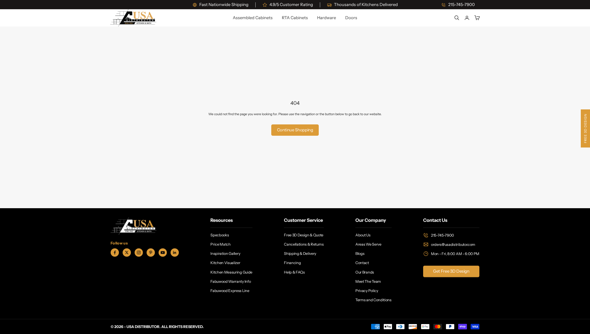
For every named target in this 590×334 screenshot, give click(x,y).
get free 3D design (451, 271)
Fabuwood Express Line (229, 290)
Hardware (326, 17)
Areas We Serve (368, 244)
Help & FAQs (294, 272)
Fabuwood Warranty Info (230, 281)
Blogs (359, 253)
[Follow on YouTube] (162, 252)
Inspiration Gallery (225, 253)
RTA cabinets (295, 17)
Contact (362, 262)
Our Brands (364, 272)
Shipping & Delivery (300, 253)
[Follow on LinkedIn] (174, 252)
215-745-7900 (442, 235)
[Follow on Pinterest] (150, 252)
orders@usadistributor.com (453, 244)
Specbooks (219, 235)
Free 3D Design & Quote (303, 235)
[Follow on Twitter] (126, 252)
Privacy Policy (366, 290)
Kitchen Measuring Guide (231, 272)
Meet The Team (368, 281)
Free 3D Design (585, 128)
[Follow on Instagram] (138, 252)
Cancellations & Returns (304, 244)
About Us (362, 235)
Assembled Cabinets (253, 17)
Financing (292, 262)
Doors (351, 17)
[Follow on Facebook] (114, 252)
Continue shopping (295, 129)
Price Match (220, 244)
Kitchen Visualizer (225, 262)
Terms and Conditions (373, 300)
